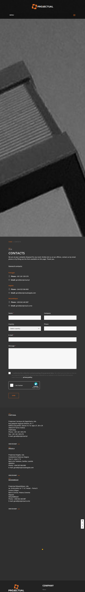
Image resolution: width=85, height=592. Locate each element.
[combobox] (25, 329)
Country (11, 324)
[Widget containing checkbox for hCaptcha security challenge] (24, 385)
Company (47, 313)
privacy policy (27, 377)
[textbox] (23, 328)
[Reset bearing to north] (82, 527)
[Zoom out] (82, 524)
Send (13, 395)
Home (10, 242)
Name (11, 313)
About (44, 589)
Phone (46, 324)
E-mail (11, 335)
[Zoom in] (82, 520)
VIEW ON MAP (12, 444)
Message (12, 346)
